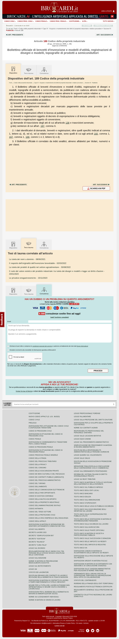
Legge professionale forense (87, 413)
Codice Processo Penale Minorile (43, 455)
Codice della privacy (38, 464)
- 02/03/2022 (37, 263)
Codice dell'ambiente (38, 486)
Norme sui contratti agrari (86, 428)
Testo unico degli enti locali (86, 490)
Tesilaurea (28, 73)
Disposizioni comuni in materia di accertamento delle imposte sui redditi (91, 552)
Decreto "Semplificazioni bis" (41, 535)
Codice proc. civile (24, 21)
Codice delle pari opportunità (42, 493)
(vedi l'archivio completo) (59, 317)
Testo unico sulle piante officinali (89, 530)
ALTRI (84, 21)
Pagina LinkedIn (97, 630)
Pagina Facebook (87, 630)
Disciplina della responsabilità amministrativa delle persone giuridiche (91, 451)
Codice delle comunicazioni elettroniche (46, 490)
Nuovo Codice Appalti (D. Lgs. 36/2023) (44, 416)
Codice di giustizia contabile (41, 496)
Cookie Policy (70, 623)
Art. (15, 35)
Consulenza (44, 73)
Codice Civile (9, 21)
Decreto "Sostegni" (37, 539)
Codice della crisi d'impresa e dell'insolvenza (48, 518)
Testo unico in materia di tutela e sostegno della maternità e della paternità (93, 483)
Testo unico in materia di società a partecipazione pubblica (89, 534)
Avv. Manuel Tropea (66, 618)
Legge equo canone (82, 439)
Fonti (15, 29)
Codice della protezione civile (42, 515)
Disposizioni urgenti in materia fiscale (90, 561)
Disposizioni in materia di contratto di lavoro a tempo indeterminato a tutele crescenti (48, 581)
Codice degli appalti (37, 521)
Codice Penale (41, 21)
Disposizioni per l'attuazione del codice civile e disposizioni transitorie (49, 427)
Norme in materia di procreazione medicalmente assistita (43, 562)
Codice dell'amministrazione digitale (45, 505)
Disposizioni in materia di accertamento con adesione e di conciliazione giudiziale (93, 565)
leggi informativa (82, 346)
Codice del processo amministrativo (44, 480)
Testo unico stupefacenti (85, 503)
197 (42, 126)
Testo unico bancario (83, 493)
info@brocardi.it (46, 623)
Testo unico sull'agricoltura (86, 527)
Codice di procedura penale (41, 447)
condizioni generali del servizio (42, 346)
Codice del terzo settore (40, 512)
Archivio (86, 623)
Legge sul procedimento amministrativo (91, 442)
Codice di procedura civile (40, 431)
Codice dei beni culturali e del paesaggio (47, 474)
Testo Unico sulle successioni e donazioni (92, 538)
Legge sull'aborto (37, 529)
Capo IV (72, 29)
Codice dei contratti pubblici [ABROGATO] (46, 477)
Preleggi (32, 423)
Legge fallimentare (82, 416)
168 (27, 137)
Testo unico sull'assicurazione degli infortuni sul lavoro (90, 510)
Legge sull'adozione (37, 558)
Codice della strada (37, 458)
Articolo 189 (19, 30)
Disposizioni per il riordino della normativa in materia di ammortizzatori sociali (49, 593)
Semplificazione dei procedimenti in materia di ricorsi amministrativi (93, 446)
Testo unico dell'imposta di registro (90, 545)
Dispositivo (13, 248)
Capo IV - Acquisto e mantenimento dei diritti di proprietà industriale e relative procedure (58, 82)
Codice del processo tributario (42, 461)
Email (9, 321)
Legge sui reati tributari (84, 479)
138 (67, 122)
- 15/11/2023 (28, 278)
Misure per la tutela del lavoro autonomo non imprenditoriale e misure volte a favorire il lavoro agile (49, 587)
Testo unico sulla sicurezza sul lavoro (91, 524)
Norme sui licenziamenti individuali (44, 597)
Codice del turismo (37, 483)
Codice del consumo (37, 468)
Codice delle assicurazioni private (44, 471)
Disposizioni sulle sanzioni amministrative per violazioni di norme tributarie (92, 569)
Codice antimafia (36, 508)
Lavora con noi (59, 626)
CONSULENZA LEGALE (103, 25)
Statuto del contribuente (85, 580)
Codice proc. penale (58, 21)
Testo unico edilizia (82, 497)
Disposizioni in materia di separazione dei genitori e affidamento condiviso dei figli (47, 525)
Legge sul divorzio (37, 548)
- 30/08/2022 (40, 267)
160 (96, 133)
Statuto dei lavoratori (39, 572)
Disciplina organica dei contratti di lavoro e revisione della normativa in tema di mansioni (48, 576)
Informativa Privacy (59, 623)
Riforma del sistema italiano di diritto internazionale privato (90, 475)
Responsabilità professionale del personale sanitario (89, 432)
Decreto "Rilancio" (37, 542)
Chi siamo (79, 623)
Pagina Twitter (92, 630)
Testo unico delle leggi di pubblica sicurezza (94, 506)
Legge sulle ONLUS (82, 458)
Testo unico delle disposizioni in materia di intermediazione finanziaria (92, 520)
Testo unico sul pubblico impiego (88, 487)
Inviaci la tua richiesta (24, 391)
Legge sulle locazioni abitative (87, 436)
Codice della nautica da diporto (42, 499)
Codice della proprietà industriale (30, 29)
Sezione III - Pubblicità (91, 82)
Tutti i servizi (108, 21)
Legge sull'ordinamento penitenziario (90, 471)
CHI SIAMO (87, 25)
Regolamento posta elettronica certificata (93, 587)
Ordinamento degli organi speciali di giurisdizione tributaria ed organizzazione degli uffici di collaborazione (92, 575)
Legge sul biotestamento (40, 566)
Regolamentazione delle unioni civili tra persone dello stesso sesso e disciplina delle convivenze (46, 553)
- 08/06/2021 (27, 259)
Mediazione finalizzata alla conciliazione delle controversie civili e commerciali (91, 467)
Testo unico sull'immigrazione (87, 500)
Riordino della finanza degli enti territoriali (93, 583)
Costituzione (74, 21)
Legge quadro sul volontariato (88, 455)
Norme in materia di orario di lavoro (44, 600)
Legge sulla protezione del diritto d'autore (93, 420)
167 (11, 137)
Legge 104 (33, 569)
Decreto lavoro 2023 (37, 532)
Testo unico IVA (80, 548)
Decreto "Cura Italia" (38, 545)
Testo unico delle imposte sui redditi (90, 541)
